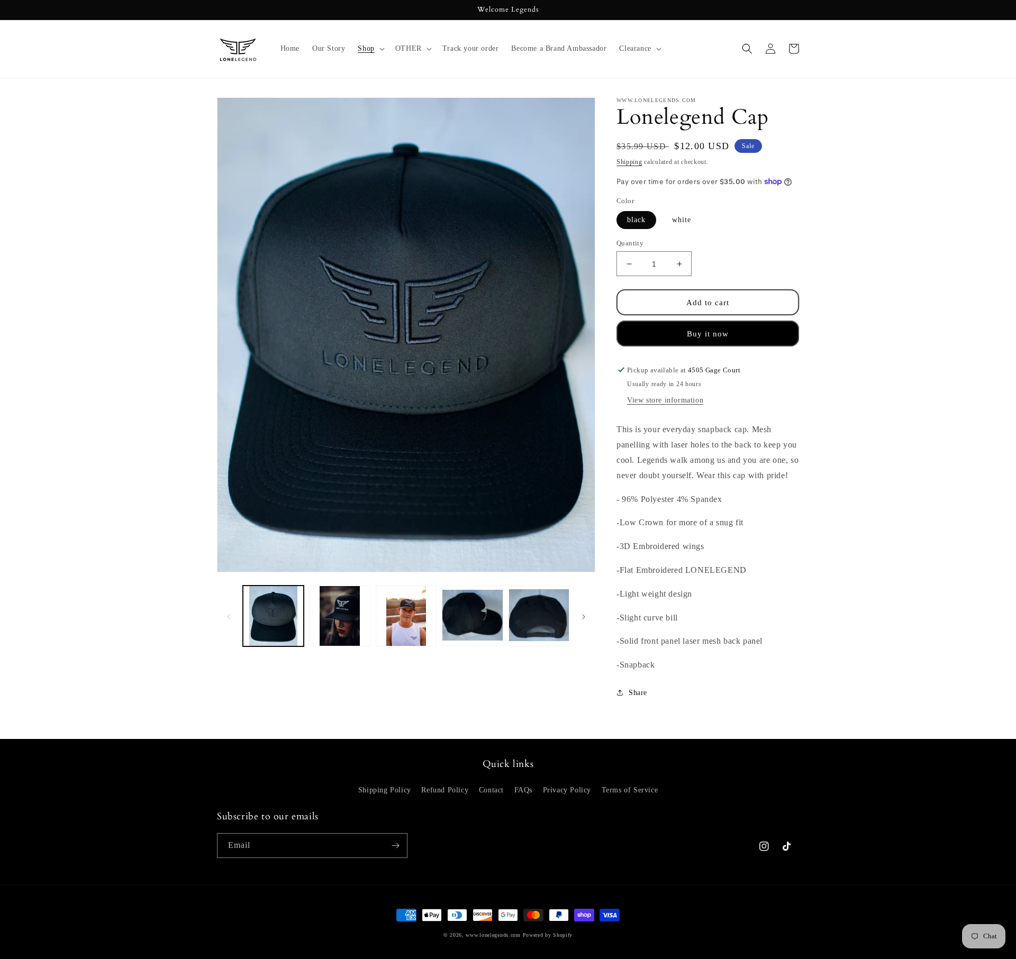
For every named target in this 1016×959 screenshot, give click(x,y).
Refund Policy (444, 790)
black (636, 220)
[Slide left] (228, 615)
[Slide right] (583, 615)
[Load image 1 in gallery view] (273, 616)
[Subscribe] (395, 845)
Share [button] (638, 693)
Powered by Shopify (548, 935)
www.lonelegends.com (493, 935)
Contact (491, 790)
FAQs (523, 790)
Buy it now (708, 334)
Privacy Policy (567, 790)
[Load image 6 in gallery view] (539, 616)
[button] (369, 49)
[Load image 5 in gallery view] (472, 616)
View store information (665, 400)
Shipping (629, 162)
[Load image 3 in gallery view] (406, 616)
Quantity (629, 243)
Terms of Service (630, 790)
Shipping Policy (384, 790)
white (681, 220)
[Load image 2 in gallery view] (339, 616)
